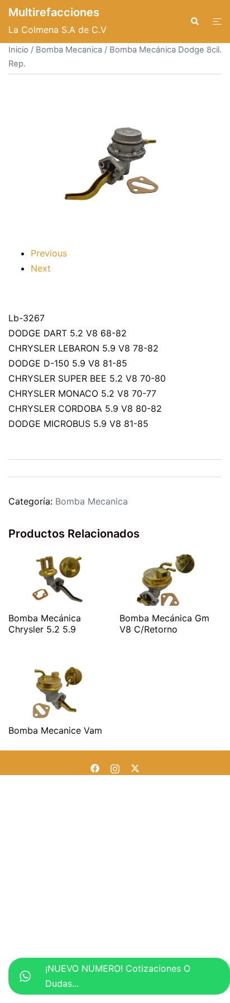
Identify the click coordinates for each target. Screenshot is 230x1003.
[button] (194, 21)
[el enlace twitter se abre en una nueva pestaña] (135, 767)
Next (41, 268)
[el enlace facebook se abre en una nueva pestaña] (94, 767)
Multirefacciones (53, 12)
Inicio (18, 50)
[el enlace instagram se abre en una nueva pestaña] (115, 767)
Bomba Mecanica (69, 50)
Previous (49, 253)
